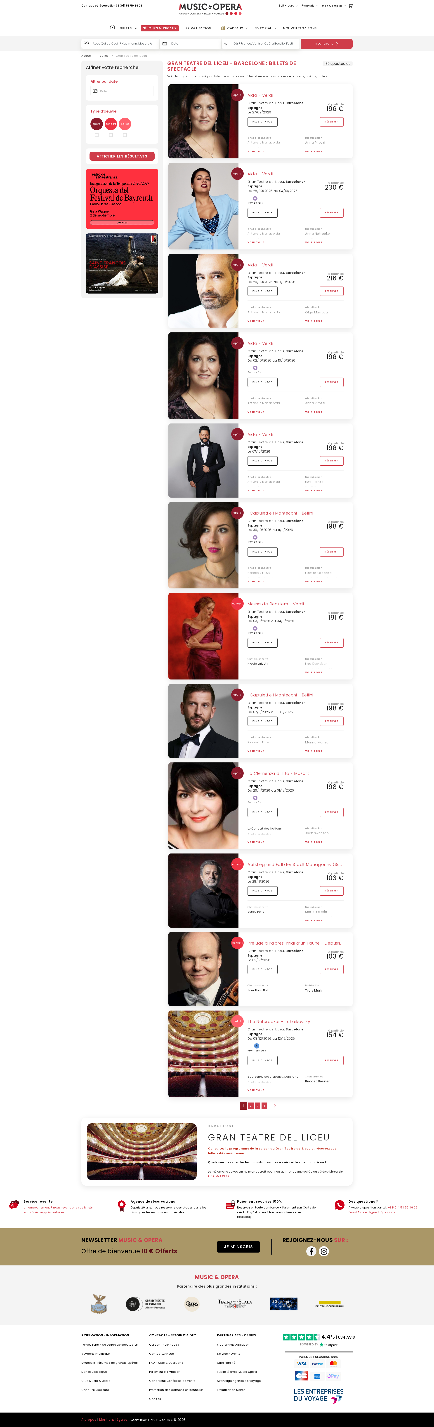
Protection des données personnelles (176, 1390)
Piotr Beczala (316, 409)
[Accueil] (112, 28)
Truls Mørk (313, 990)
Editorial (263, 28)
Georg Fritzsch (258, 1087)
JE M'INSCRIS (238, 1246)
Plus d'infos (262, 121)
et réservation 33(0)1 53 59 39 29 (118, 5)
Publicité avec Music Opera (237, 1372)
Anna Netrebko (317, 233)
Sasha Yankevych (261, 578)
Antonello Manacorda (264, 142)
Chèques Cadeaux (95, 1390)
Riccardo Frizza (259, 573)
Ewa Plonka (314, 482)
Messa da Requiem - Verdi (276, 604)
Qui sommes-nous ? (164, 1345)
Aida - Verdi (260, 95)
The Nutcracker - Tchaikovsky (279, 1021)
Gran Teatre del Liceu (266, 103)
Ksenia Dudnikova (320, 154)
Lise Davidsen (316, 663)
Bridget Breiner (317, 1081)
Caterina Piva (316, 748)
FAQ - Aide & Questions (166, 1363)
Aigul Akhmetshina (320, 670)
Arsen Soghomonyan (322, 148)
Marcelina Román (320, 918)
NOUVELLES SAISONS (300, 28)
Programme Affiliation (233, 1345)
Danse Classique (94, 1372)
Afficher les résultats (122, 156)
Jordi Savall (256, 839)
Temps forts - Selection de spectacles (109, 1345)
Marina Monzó (316, 742)
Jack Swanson (317, 833)
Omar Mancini (317, 754)
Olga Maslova (316, 312)
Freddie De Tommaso (323, 675)
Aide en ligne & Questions (376, 1212)
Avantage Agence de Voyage (239, 1381)
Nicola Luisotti (258, 663)
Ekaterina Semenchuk (323, 245)
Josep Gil (254, 148)
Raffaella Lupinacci (321, 578)
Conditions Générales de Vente (172, 1381)
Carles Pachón (317, 924)
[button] (289, 5)
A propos (88, 1419)
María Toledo (316, 912)
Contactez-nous (161, 1354)
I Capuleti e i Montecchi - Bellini (280, 513)
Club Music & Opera (96, 1381)
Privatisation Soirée (231, 1390)
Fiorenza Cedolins (320, 324)
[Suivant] (274, 1106)
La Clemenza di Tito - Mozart (278, 773)
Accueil (86, 56)
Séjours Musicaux (160, 28)
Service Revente (228, 1354)
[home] (210, 9)
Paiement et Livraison (165, 1372)
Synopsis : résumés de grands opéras (109, 1363)
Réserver (332, 121)
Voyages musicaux (95, 1354)
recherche (325, 43)
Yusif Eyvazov (316, 239)
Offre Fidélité (226, 1363)
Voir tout (256, 151)
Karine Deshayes (319, 845)
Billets (126, 28)
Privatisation (198, 28)
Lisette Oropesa (318, 573)
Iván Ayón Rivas (318, 584)
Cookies (155, 1399)
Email (353, 1212)
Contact (87, 5)
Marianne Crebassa (321, 839)
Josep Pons (256, 912)
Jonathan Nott (258, 990)
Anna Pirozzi (315, 142)
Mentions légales (113, 1419)
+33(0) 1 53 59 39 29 (402, 1207)
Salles (103, 56)
